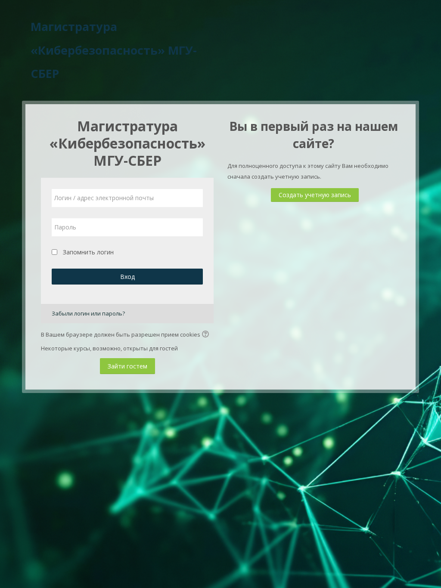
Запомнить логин (88, 252)
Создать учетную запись (315, 195)
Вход (127, 276)
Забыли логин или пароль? (88, 313)
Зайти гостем (127, 366)
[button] (207, 335)
